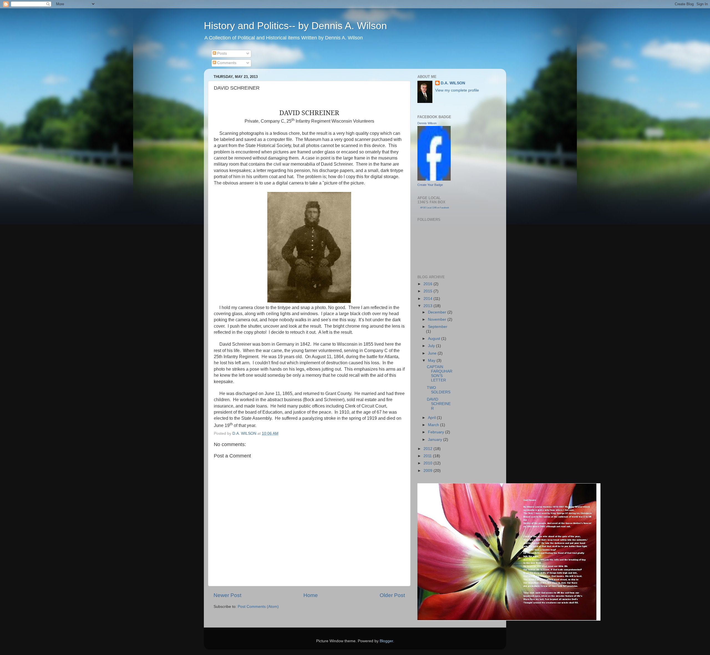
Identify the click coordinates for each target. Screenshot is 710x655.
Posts (221, 53)
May (432, 360)
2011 (428, 456)
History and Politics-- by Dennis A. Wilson (295, 25)
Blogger (386, 641)
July (432, 346)
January (435, 439)
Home (310, 595)
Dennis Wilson (427, 123)
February (436, 432)
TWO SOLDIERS (438, 390)
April (432, 418)
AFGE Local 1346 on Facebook (434, 207)
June (433, 353)
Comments (226, 63)
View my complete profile (457, 90)
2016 (428, 284)
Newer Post (227, 595)
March (434, 425)
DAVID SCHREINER (439, 403)
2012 (428, 449)
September (437, 327)
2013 (428, 306)
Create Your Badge (430, 184)
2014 (428, 299)
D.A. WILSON (453, 83)
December (437, 312)
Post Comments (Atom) (258, 607)
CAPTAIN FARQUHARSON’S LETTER (439, 374)
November (437, 319)
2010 (428, 463)
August (434, 339)
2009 (428, 471)
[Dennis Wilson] (434, 179)
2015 (428, 291)
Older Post (392, 595)
